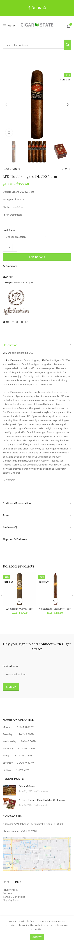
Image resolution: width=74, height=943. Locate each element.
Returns (7, 893)
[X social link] (34, 8)
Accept (37, 937)
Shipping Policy (11, 900)
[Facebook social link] (29, 8)
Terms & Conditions (14, 896)
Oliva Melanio (27, 786)
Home (6, 168)
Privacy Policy (10, 889)
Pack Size (8, 229)
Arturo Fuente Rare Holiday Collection (42, 800)
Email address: (11, 666)
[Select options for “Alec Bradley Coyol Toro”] (19, 601)
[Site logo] (37, 25)
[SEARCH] (67, 45)
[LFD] (16, 302)
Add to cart (37, 257)
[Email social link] (39, 8)
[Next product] (69, 169)
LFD (5, 352)
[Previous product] (62, 169)
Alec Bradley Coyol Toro (19, 608)
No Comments (41, 791)
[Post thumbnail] (9, 790)
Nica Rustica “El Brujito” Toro (55, 608)
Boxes (20, 282)
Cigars (16, 168)
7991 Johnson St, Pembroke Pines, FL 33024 (38, 823)
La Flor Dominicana (13, 360)
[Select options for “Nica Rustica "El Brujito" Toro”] (55, 601)
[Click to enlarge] (9, 132)
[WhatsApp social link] (44, 8)
